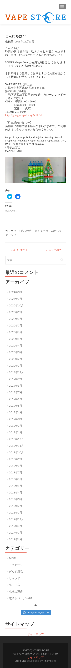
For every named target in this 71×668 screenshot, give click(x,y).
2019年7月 (15, 392)
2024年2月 (15, 298)
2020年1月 (15, 365)
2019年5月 (15, 405)
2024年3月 (15, 292)
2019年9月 (15, 378)
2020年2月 (15, 358)
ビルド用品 (16, 571)
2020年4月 (15, 345)
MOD (12, 558)
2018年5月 (15, 485)
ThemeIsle (49, 660)
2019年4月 (15, 412)
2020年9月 (15, 312)
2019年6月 (15, 398)
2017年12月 (16, 519)
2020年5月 (15, 338)
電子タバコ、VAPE (45, 231)
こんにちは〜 (56, 249)
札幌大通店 (16, 591)
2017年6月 (15, 539)
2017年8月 (15, 525)
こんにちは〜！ (16, 249)
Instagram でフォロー (38, 612)
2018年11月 (16, 445)
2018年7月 (15, 472)
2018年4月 (15, 492)
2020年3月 (15, 352)
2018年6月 (15, 479)
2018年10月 (16, 452)
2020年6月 (15, 332)
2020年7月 (15, 325)
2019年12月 (16, 372)
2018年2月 (15, 505)
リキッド (14, 578)
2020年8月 (15, 318)
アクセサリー (17, 564)
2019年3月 (15, 418)
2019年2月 (15, 425)
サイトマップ (35, 634)
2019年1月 (15, 432)
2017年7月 (15, 532)
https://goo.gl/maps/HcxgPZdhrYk (24, 115)
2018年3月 (15, 499)
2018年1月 (15, 512)
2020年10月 (16, 305)
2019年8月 (15, 385)
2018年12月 (16, 439)
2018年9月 (15, 459)
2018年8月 (15, 465)
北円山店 (25, 231)
